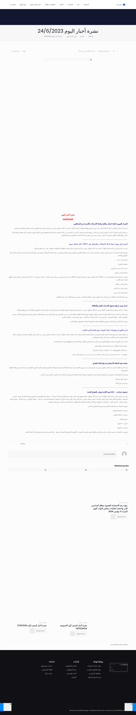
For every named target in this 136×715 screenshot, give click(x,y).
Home (91, 36)
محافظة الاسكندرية (95, 673)
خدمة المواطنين (71, 670)
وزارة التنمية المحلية (94, 677)
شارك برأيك (48, 673)
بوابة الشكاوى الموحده (94, 670)
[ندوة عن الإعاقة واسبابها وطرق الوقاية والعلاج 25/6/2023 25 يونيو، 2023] (1, 707)
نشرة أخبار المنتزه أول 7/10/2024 (32, 625)
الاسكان (73, 677)
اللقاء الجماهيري (47, 670)
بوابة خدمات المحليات (94, 666)
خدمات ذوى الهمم (46, 666)
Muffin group (84, 710)
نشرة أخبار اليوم (72, 36)
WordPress (118, 710)
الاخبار (82, 36)
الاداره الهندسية (71, 673)
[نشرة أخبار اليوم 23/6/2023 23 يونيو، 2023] (134, 707)
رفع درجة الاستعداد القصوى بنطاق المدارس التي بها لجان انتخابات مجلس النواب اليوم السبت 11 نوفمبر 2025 (109, 508)
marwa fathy (103, 51)
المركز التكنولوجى (70, 666)
